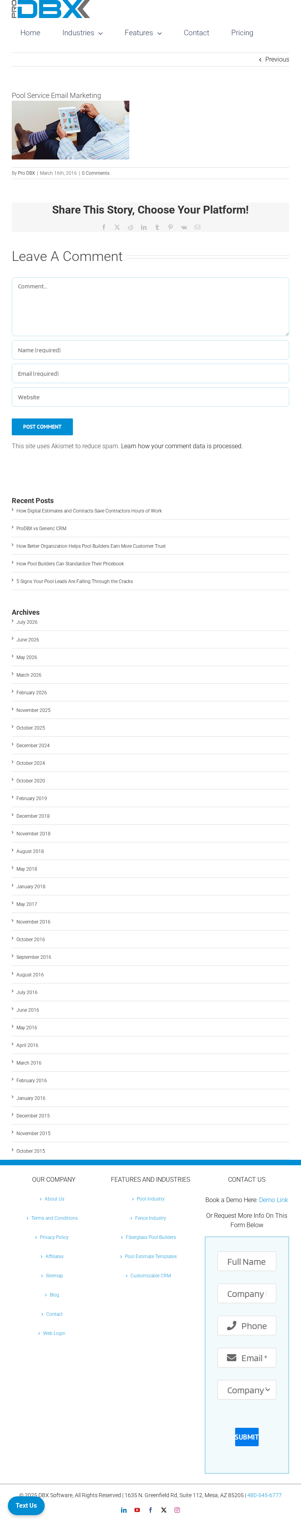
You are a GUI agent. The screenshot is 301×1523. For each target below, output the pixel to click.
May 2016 (26, 1027)
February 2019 (31, 798)
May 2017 (26, 904)
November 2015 (33, 1133)
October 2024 (30, 763)
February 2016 (31, 1080)
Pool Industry (151, 1199)
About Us (54, 1199)
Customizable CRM (151, 1276)
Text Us (26, 1505)
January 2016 (30, 1098)
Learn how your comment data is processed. (182, 446)
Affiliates (54, 1256)
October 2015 (30, 1151)
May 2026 (26, 657)
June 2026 (27, 640)
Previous (277, 59)
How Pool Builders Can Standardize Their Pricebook (70, 564)
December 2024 (33, 745)
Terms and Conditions (54, 1218)
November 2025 (33, 710)
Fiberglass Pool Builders (151, 1237)
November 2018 (33, 834)
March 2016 (29, 1063)
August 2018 (30, 851)
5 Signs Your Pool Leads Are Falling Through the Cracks (74, 581)
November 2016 (33, 922)
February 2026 (31, 692)
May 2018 (26, 869)
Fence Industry (150, 1218)
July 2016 (27, 992)
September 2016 (33, 957)
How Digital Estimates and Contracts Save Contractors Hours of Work (89, 511)
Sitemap (54, 1276)
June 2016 (27, 1010)
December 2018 (33, 816)
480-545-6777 (264, 1495)
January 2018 (30, 886)
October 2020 (30, 781)
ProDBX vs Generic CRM (41, 528)
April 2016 (27, 1045)
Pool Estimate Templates (151, 1256)
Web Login (54, 1333)
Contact (54, 1314)
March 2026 (29, 675)
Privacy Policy (54, 1237)
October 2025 (30, 728)
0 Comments (95, 173)
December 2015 (33, 1116)
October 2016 (30, 939)
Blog (54, 1295)
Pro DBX (26, 173)
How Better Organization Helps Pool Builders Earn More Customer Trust (91, 546)
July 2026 (27, 622)
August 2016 (30, 975)
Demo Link (273, 1200)
